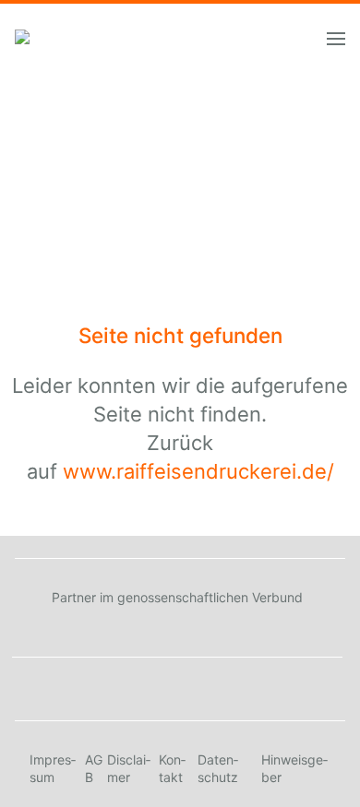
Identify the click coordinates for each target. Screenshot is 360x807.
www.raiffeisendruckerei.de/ (198, 471)
